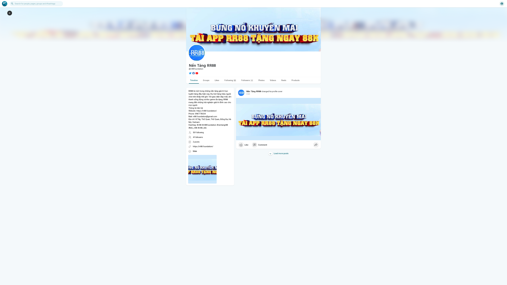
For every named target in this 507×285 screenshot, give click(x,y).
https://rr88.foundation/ (203, 146)
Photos (261, 80)
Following (230, 80)
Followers (246, 80)
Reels (283, 80)
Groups (206, 80)
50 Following (198, 132)
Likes (217, 80)
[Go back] (9, 13)
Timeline (194, 80)
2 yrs (248, 94)
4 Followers (198, 137)
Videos (273, 80)
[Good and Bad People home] (4, 3)
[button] (501, 3)
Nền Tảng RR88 (253, 91)
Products (296, 80)
